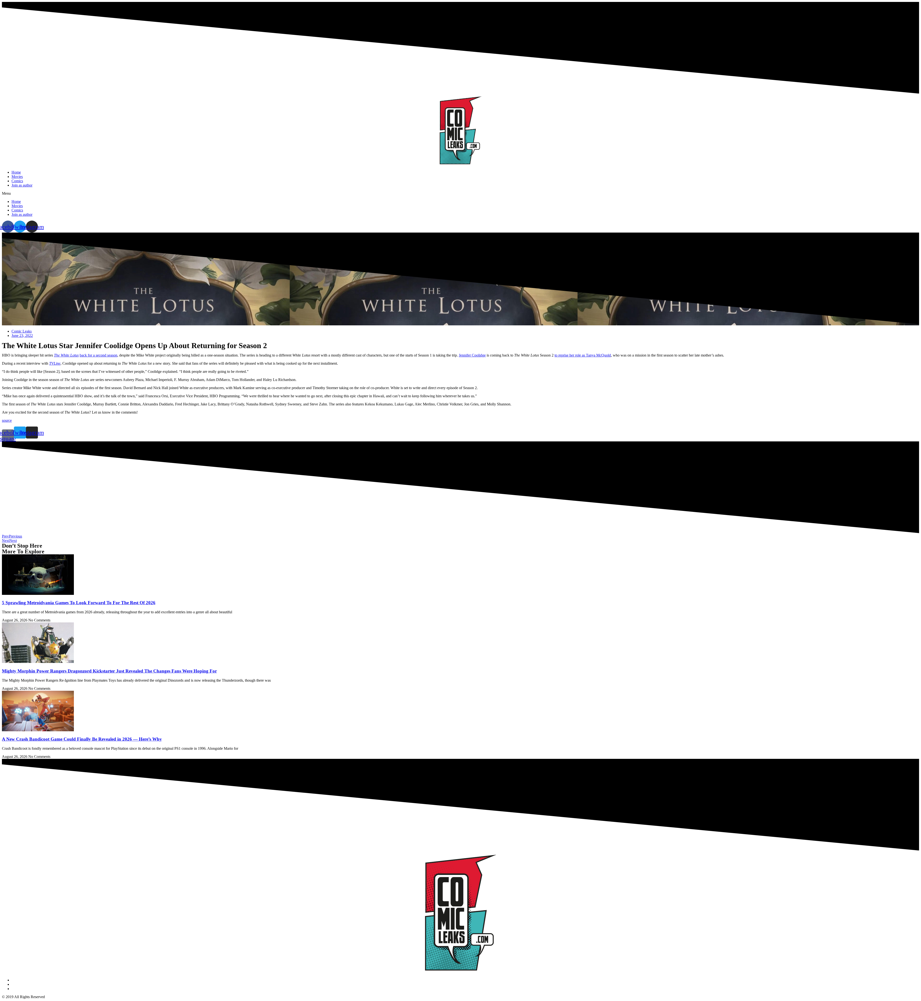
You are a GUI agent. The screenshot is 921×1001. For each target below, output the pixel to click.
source (7, 420)
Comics (17, 181)
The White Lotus (66, 355)
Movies (17, 177)
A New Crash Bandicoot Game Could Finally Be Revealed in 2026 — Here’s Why (82, 739)
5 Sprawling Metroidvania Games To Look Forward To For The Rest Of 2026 (78, 602)
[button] (460, 193)
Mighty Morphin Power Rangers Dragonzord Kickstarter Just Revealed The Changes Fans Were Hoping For (109, 670)
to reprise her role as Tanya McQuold (583, 355)
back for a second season (98, 355)
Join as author (22, 185)
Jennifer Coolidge (472, 355)
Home (16, 172)
